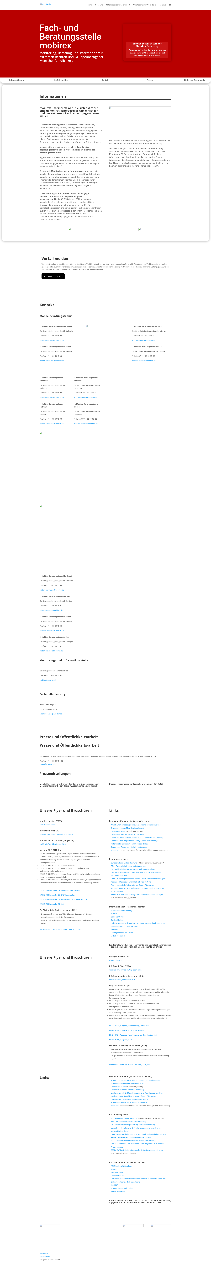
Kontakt (163, 5)
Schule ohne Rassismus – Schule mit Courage (129, 847)
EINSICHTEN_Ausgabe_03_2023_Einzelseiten (57, 895)
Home (89, 5)
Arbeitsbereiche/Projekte (143, 5)
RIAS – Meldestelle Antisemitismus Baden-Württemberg (133, 885)
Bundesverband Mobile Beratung (124, 863)
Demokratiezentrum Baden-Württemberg (127, 834)
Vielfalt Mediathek (118, 936)
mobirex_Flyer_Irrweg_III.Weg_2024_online (56, 834)
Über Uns (99, 5)
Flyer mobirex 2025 (47, 825)
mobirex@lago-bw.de (48, 680)
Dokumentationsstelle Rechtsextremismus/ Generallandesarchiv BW (138, 923)
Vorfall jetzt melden (52, 276)
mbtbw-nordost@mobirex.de (143, 340)
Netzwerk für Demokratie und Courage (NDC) (129, 844)
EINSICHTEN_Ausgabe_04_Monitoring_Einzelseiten (60, 890)
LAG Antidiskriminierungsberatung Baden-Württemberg (133, 869)
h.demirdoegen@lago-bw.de (51, 714)
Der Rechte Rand (117, 920)
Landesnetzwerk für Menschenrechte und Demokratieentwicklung (137, 837)
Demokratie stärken (119, 831)
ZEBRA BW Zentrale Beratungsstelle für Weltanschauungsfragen (137, 894)
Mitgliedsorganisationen (116, 5)
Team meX (115, 850)
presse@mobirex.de (47, 764)
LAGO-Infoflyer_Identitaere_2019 (53, 844)
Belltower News (117, 917)
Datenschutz (45, 1256)
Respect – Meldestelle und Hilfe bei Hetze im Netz (131, 882)
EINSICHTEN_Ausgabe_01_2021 (52, 904)
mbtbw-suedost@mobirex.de (144, 360)
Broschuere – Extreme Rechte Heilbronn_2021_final (60, 929)
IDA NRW (114, 929)
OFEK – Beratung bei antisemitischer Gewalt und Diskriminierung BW (138, 879)
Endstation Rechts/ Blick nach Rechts (126, 926)
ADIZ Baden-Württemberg (121, 910)
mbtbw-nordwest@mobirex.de (52, 340)
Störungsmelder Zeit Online (122, 932)
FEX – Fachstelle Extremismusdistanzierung (128, 866)
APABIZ (114, 913)
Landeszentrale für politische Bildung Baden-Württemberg (134, 840)
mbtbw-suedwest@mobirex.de (52, 360)
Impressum (44, 1253)
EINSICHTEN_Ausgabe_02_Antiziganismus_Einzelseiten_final (63, 899)
